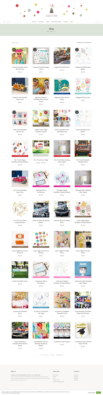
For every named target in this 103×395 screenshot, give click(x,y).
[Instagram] (3, 21)
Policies (54, 377)
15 (60, 355)
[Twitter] (9, 21)
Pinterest (76, 378)
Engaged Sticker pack (83, 97)
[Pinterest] (7, 21)
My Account (55, 375)
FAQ (54, 378)
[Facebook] (5, 21)
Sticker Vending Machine (58, 382)
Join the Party (56, 380)
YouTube (76, 380)
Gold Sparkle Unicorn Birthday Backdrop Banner (41, 343)
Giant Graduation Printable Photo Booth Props (20, 343)
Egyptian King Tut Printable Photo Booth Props (41, 99)
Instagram (76, 377)
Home (48, 31)
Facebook (76, 375)
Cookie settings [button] (91, 392)
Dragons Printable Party (62, 67)
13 (57, 355)
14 (59, 355)
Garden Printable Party (20, 281)
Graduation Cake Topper (62, 342)
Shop (51, 31)
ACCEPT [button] (98, 392)
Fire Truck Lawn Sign (41, 160)
